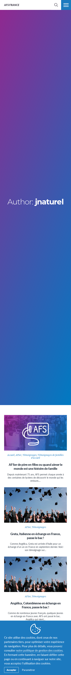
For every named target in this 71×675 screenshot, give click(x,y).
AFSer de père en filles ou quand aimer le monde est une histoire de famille (35, 466)
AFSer (19, 455)
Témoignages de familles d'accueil (47, 456)
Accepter (11, 670)
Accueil (11, 455)
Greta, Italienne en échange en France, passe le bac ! (35, 536)
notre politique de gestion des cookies (39, 650)
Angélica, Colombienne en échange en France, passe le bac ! (35, 605)
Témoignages (30, 455)
